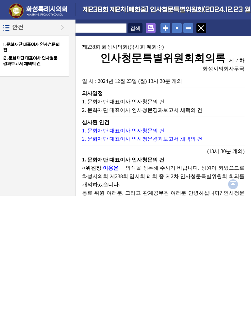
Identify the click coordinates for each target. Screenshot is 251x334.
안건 (18, 27)
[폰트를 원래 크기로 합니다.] (177, 26)
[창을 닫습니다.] (201, 26)
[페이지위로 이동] (233, 182)
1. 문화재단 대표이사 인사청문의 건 (123, 130)
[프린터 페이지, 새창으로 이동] (151, 26)
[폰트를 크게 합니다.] (165, 26)
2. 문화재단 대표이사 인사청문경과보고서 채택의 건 (30, 61)
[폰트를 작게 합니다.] (188, 26)
